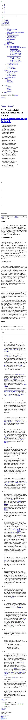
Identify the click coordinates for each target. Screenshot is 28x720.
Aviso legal (3, 708)
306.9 (9, 421)
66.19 (22, 670)
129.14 (15, 668)
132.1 (6, 437)
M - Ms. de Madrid (11, 68)
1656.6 (20, 607)
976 (12, 677)
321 (5, 356)
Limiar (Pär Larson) (12, 29)
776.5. (6, 386)
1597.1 (5, 423)
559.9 (5, 675)
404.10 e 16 (7, 391)
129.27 (15, 672)
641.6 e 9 (9, 529)
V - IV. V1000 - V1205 (16, 61)
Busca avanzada (5, 23)
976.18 (20, 482)
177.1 (15, 390)
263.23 (16, 482)
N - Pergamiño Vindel (12, 63)
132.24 (23, 672)
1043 (6, 351)
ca (4, 12)
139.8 (5, 673)
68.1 (26, 670)
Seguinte (10, 106)
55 (24, 363)
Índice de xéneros (11, 77)
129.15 (5, 395)
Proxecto (9, 30)
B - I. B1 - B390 (14, 49)
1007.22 (6, 442)
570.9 (18, 395)
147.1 (8, 390)
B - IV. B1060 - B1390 (15, 53)
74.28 (5, 672)
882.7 (22, 374)
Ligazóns (9, 91)
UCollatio (9, 86)
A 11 (2, 217)
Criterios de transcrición (13, 35)
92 (4, 365)
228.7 (17, 424)
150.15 (12, 482)
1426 (14, 350)
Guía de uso (10, 81)
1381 (11, 350)
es (4, 9)
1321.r (15, 379)
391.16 (22, 390)
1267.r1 (22, 439)
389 (7, 356)
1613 (17, 350)
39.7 (6, 482)
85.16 (19, 420)
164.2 (8, 673)
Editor (8, 88)
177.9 (22, 420)
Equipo (8, 40)
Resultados (9, 42)
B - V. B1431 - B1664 (15, 54)
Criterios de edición (11, 36)
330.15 (19, 501)
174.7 (12, 673)
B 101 (16, 217)
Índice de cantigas (11, 75)
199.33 (21, 662)
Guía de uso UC (11, 39)
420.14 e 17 (19, 421)
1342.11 (6, 504)
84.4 (9, 482)
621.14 (18, 374)
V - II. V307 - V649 (15, 58)
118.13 (22, 394)
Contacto (3, 709)
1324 (8, 350)
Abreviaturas (10, 82)
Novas (5, 92)
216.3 (23, 619)
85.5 (8, 672)
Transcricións (3, 716)
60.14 (5, 560)
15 (18, 365)
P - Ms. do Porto (11, 67)
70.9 (11, 499)
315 (17, 355)
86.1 (5, 390)
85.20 (12, 597)
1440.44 (25, 482)
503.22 (12, 607)
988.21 (12, 532)
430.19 (12, 391)
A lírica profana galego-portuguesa (15, 32)
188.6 (9, 395)
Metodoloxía (10, 33)
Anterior (4, 106)
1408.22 (6, 379)
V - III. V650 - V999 (15, 60)
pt (4, 5)
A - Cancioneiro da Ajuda (13, 46)
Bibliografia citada (11, 37)
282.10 (5, 421)
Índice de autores (11, 74)
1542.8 (18, 529)
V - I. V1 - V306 (14, 57)
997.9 (15, 391)
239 (9, 355)
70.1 (19, 394)
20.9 (21, 535)
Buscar (3, 700)
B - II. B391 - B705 (15, 50)
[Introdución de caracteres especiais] (2, 17)
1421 (15, 677)
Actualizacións (10, 43)
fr (4, 11)
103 (5, 350)
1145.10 (14, 529)
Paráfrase (2, 719)
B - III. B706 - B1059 (15, 51)
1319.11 (6, 441)
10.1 (12, 626)
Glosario (9, 80)
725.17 (21, 377)
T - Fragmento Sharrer (12, 64)
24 (21, 365)
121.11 (11, 672)
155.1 (11, 390)
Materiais (9, 89)
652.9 (25, 384)
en (4, 7)
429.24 (19, 531)
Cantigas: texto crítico (12, 71)
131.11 (19, 672)
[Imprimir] (15, 95)
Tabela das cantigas (11, 73)
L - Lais (9, 66)
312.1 (18, 390)
